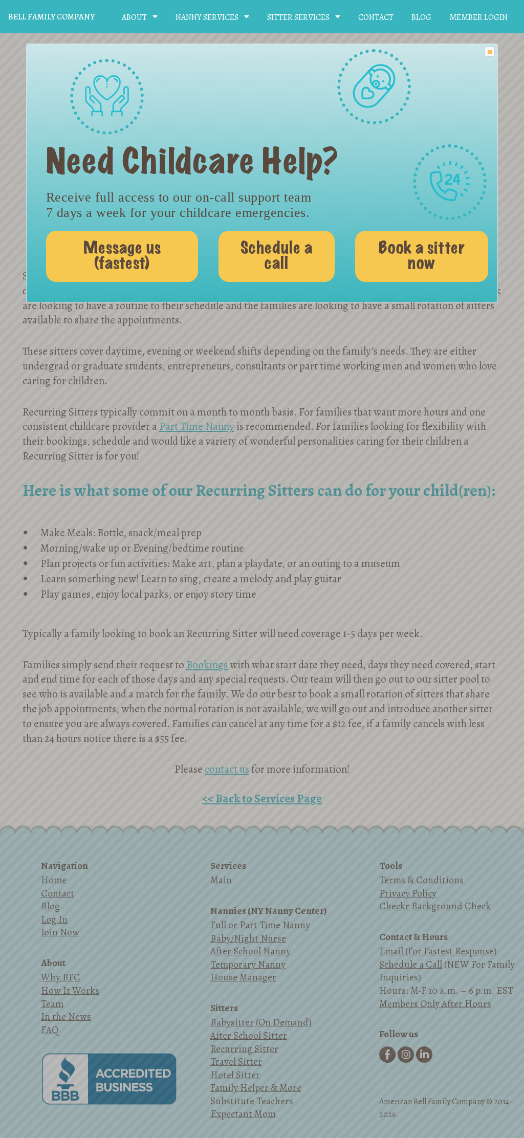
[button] (490, 52)
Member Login (478, 17)
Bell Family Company (51, 17)
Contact (376, 17)
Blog (421, 17)
